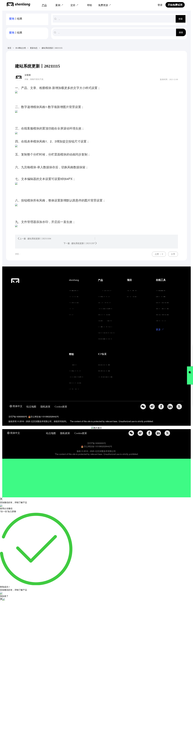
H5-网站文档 (20, 48)
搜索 (180, 19)
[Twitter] (179, 406)
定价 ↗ (74, 5)
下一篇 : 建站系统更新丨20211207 (79, 243)
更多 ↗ (160, 329)
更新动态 (34, 48)
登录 (160, 5)
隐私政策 (45, 406)
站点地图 (31, 406)
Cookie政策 (61, 406)
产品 (44, 5)
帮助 (89, 5)
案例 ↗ (59, 5)
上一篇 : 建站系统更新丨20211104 (35, 238)
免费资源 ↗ (104, 5)
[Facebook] (161, 406)
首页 (9, 48)
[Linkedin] (170, 406)
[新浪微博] (152, 406)
